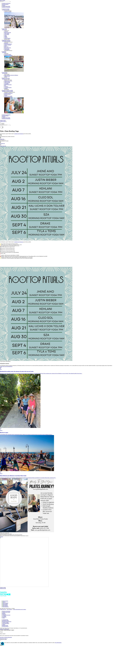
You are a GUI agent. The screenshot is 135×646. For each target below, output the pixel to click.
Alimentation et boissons (6, 40)
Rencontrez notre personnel (6, 621)
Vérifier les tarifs (7, 76)
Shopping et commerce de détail (7, 90)
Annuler (2, 123)
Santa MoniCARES (5, 620)
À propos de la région (5, 8)
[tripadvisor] (5, 606)
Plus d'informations (58, 642)
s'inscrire (1, 536)
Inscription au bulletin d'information (6, 637)
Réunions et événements (6, 7)
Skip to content (2, 0)
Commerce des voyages (6, 6)
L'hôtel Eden (2, 139)
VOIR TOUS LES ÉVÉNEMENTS (6, 366)
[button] (67, 639)
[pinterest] (5, 605)
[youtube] (5, 603)
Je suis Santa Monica (5, 623)
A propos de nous (5, 619)
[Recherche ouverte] (6, 121)
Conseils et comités (5, 622)
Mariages (3, 5)
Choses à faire (4, 28)
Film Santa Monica (5, 4)
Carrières (3, 624)
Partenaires (4, 614)
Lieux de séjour (4, 72)
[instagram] (5, 602)
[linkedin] (5, 604)
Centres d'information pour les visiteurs (19, 609)
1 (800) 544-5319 (3, 609)
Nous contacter (9, 609)
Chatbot (3, 617)
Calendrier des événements (18, 133)
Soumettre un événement (6, 3)
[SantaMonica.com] (5, 599)
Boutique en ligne (5, 625)
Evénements (4, 51)
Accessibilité (4, 616)
